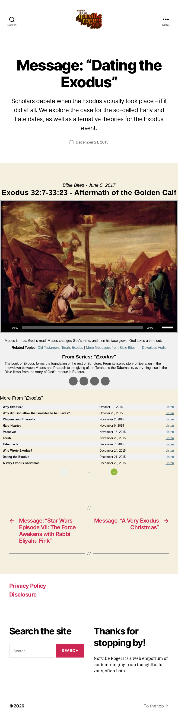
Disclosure (22, 594)
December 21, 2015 (92, 142)
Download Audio (154, 347)
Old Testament (49, 347)
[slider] (168, 327)
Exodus (77, 347)
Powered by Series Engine (161, 484)
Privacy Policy (27, 585)
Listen (170, 407)
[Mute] (158, 327)
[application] (89, 327)
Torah (65, 347)
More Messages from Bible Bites (111, 347)
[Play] (7, 327)
